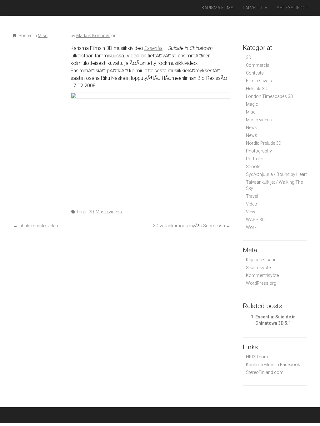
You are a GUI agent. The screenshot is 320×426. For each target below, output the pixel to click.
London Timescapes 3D (269, 96)
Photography (259, 150)
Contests (255, 72)
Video (251, 203)
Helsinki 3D (257, 88)
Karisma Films (217, 7)
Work (251, 227)
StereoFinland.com (264, 372)
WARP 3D (255, 219)
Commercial (258, 65)
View (250, 211)
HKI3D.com (257, 356)
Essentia (153, 48)
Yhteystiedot (292, 7)
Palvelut (253, 7)
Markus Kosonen (93, 35)
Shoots (253, 166)
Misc (43, 35)
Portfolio (254, 158)
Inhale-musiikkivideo (35, 225)
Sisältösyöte (258, 267)
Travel (252, 196)
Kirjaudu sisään (261, 259)
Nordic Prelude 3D (263, 143)
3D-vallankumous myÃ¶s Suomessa (191, 225)
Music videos (109, 211)
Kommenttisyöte (262, 275)
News (251, 127)
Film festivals (259, 80)
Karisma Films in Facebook (273, 364)
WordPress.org (261, 283)
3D (91, 211)
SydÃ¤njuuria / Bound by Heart (276, 174)
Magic (252, 104)
